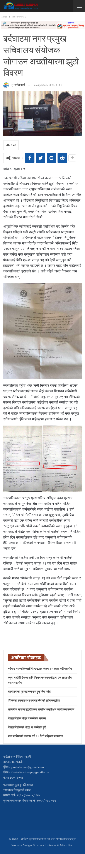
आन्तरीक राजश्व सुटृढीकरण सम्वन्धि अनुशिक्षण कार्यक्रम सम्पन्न (41, 710)
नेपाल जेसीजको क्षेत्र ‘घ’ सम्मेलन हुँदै (27, 727)
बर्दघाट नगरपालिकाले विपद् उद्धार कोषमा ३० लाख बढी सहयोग (40, 669)
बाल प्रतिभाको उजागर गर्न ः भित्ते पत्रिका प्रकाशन (35, 736)
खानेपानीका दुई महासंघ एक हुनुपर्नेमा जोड (29, 692)
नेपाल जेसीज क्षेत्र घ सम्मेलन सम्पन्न (27, 719)
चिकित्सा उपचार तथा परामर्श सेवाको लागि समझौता (34, 701)
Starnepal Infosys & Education (53, 845)
